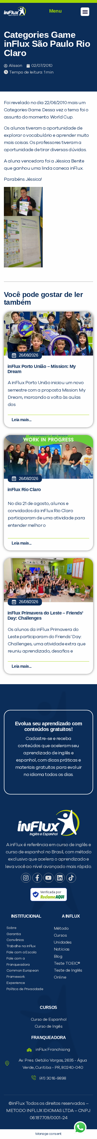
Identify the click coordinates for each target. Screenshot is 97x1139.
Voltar (16, 324)
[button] (85, 11)
